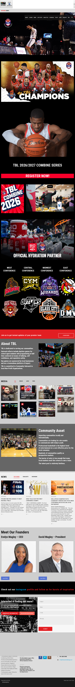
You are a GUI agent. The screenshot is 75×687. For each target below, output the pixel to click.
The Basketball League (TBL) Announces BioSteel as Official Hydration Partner (27, 659)
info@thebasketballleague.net (66, 660)
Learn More (66, 335)
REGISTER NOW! (37, 176)
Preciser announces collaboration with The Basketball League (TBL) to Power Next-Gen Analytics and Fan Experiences (27, 669)
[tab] (16, 381)
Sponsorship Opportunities (27, 613)
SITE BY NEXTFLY (5, 682)
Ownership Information (10, 613)
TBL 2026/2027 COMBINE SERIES (37, 165)
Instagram (21, 589)
